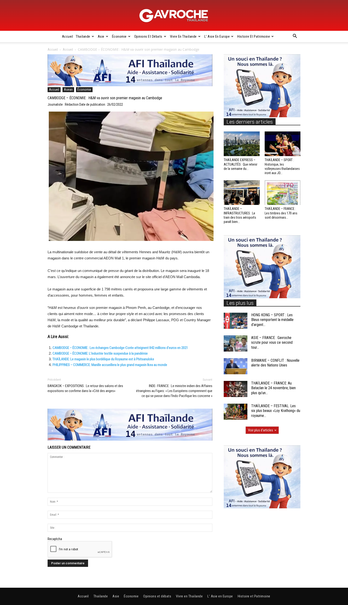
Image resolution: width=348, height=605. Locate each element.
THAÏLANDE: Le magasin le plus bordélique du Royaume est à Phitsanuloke (103, 359)
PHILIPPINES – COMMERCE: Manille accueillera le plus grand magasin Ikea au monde (110, 365)
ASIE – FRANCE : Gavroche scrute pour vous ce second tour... (272, 342)
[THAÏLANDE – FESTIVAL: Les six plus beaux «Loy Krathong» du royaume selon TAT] (235, 412)
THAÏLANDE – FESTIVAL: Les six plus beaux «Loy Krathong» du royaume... (275, 411)
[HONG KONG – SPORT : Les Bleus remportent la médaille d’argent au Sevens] (235, 321)
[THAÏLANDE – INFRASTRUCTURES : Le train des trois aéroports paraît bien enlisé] (242, 192)
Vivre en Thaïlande (183, 36)
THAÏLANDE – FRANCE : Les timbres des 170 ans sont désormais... (281, 213)
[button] (294, 37)
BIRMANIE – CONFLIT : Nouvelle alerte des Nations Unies (275, 363)
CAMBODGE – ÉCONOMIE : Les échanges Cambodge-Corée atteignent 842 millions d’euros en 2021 (120, 348)
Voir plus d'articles (260, 430)
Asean (68, 89)
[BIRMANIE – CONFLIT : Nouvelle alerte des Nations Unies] (235, 366)
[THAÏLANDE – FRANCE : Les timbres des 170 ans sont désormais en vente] (283, 192)
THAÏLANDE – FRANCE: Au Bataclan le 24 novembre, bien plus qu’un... (273, 388)
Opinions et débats (148, 36)
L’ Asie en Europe (217, 36)
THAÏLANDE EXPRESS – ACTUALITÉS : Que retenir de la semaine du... (240, 164)
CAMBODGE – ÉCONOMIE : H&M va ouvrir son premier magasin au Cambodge (105, 98)
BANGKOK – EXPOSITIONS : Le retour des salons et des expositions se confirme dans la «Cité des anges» (85, 388)
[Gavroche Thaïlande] (174, 16)
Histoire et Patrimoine (253, 36)
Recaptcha (55, 539)
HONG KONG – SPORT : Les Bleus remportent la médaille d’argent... (272, 320)
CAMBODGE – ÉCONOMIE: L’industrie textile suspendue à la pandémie (100, 353)
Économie (119, 36)
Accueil (67, 36)
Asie (101, 36)
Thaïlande (83, 36)
